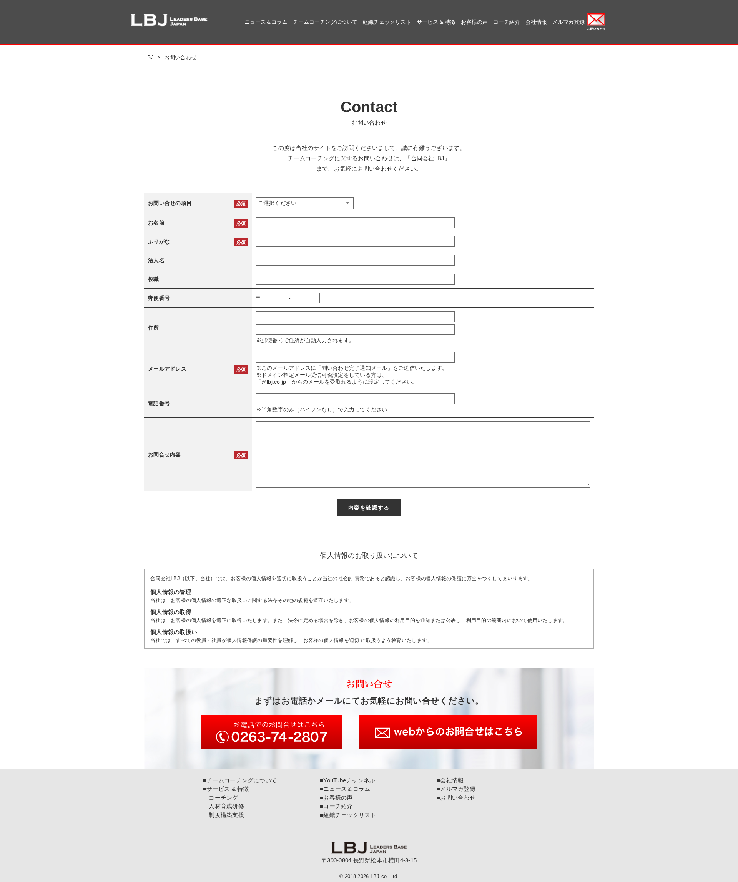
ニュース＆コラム (266, 22)
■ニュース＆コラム (345, 788)
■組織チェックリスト (348, 815)
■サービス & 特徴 (226, 788)
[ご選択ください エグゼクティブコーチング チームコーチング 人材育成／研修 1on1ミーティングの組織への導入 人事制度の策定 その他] (305, 203)
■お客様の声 (336, 797)
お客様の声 (474, 22)
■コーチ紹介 (336, 806)
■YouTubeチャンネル (347, 780)
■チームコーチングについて (240, 780)
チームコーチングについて (325, 22)
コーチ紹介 (506, 22)
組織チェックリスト (387, 22)
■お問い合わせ (456, 797)
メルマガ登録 (568, 22)
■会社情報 (450, 780)
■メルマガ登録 (456, 788)
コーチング (220, 797)
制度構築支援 (223, 815)
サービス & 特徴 (436, 22)
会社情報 (536, 22)
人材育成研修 (223, 806)
